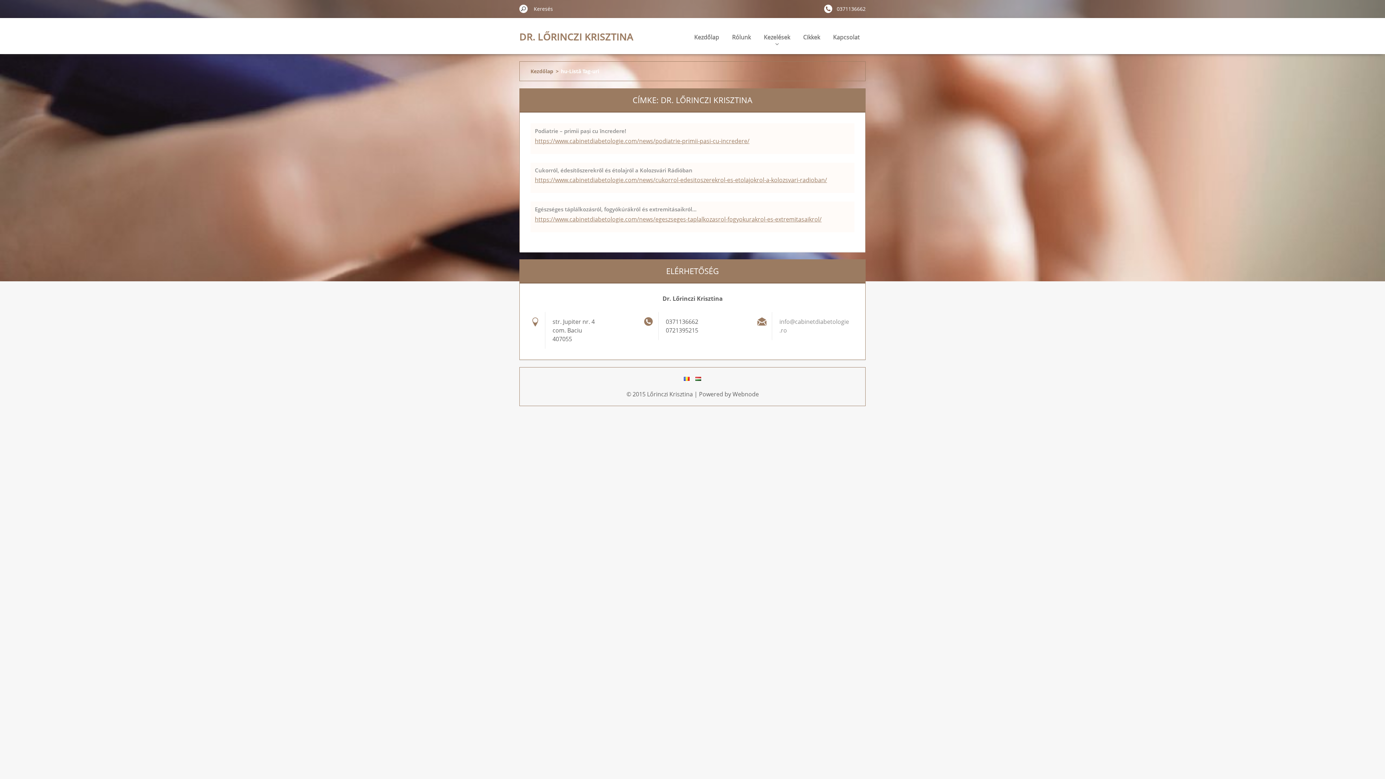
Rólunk (741, 37)
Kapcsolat (846, 37)
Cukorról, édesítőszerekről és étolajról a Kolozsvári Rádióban (613, 170)
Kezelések (777, 37)
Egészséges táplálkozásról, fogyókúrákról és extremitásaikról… (615, 209)
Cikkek (811, 37)
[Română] (687, 379)
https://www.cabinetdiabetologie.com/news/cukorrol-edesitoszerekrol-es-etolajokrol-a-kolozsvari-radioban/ (681, 180)
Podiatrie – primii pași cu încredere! (580, 131)
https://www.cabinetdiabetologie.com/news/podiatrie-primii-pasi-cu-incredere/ (642, 141)
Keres (523, 8)
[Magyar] (698, 379)
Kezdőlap (706, 37)
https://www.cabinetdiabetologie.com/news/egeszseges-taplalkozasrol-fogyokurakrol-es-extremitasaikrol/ (678, 219)
